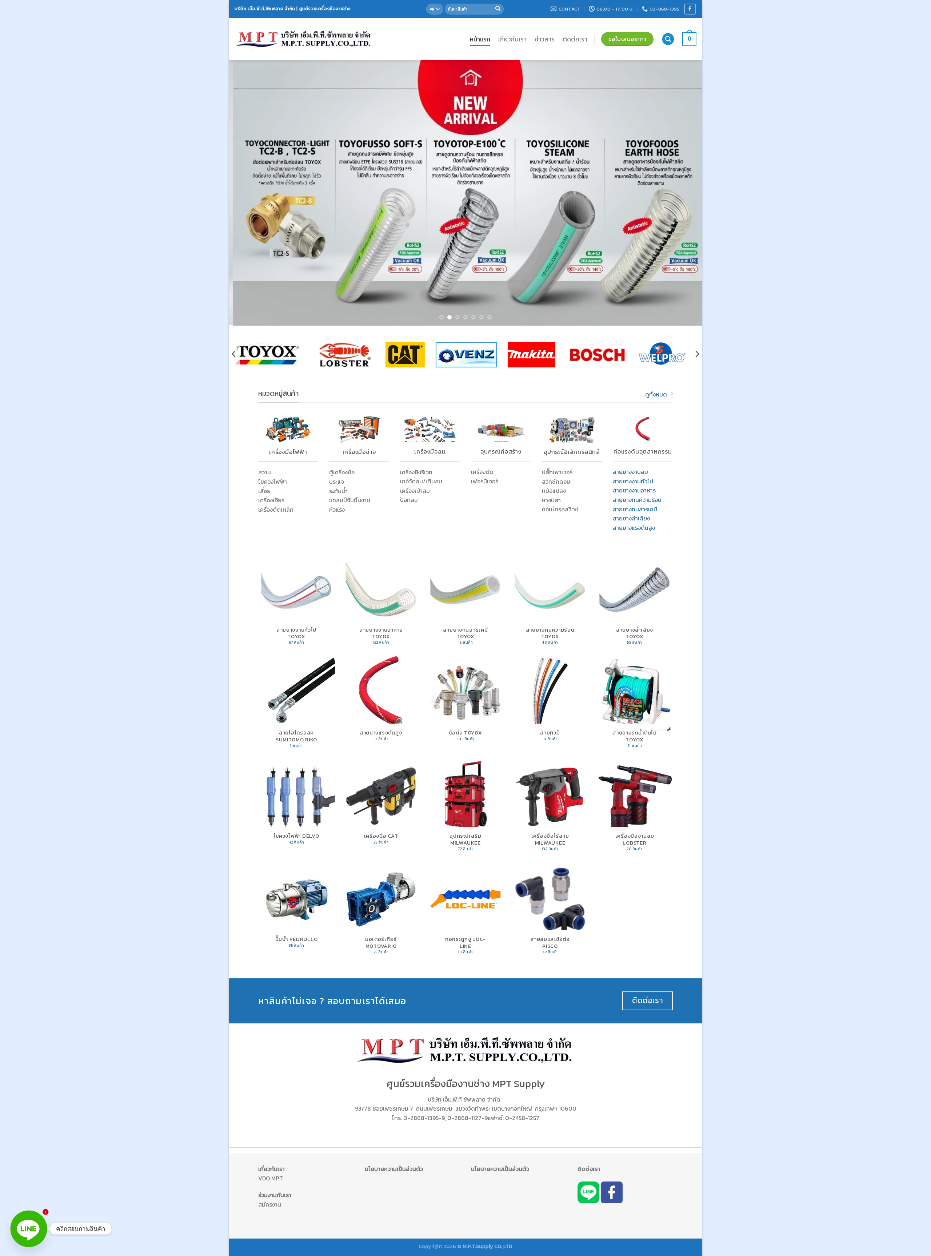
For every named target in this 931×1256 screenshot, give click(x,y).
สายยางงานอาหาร (634, 490)
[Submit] (497, 9)
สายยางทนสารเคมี (635, 509)
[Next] (683, 193)
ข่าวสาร (545, 39)
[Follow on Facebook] (690, 9)
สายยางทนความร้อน (637, 499)
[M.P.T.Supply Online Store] (304, 39)
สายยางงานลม (630, 471)
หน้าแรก (480, 39)
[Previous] (247, 193)
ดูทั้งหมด (656, 394)
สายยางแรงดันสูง (634, 527)
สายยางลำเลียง (631, 518)
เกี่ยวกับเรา (512, 39)
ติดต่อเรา (575, 39)
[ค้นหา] (668, 39)
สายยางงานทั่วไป (633, 481)
